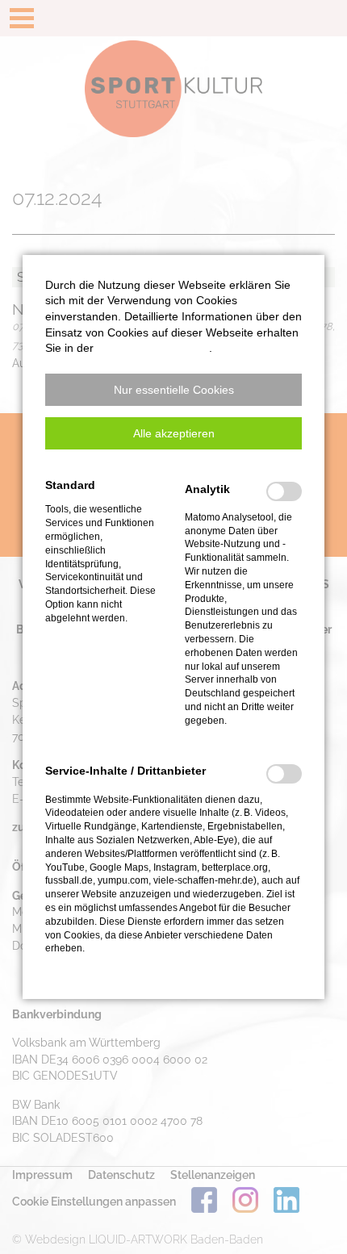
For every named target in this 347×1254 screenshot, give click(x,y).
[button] (173, 390)
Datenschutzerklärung (153, 347)
